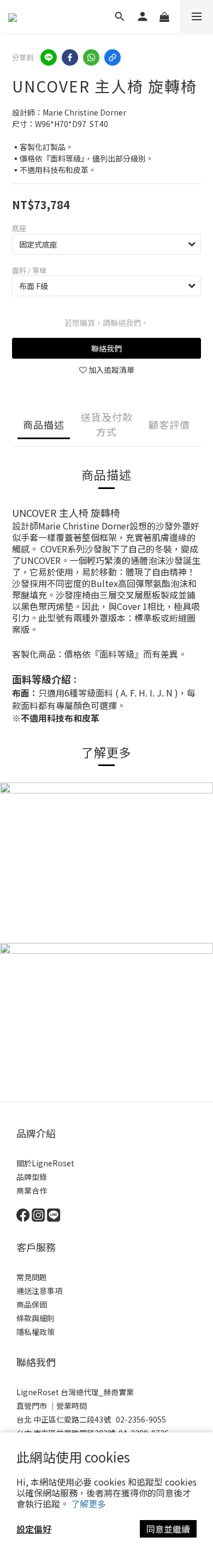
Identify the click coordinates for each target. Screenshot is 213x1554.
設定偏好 (33, 1528)
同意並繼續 (168, 1528)
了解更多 (88, 1503)
